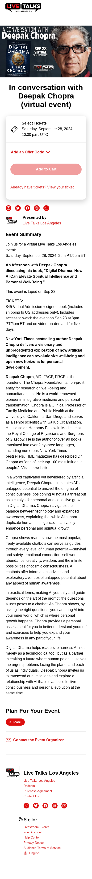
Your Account (33, 832)
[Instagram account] (8, 208)
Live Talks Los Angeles (42, 223)
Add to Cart (46, 169)
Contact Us (31, 796)
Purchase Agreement (38, 791)
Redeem (29, 786)
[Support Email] (46, 208)
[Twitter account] (18, 208)
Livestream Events (36, 827)
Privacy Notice (34, 842)
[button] (82, 7)
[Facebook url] (27, 208)
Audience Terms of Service (42, 848)
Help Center (32, 837)
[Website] (37, 208)
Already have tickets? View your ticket (42, 187)
